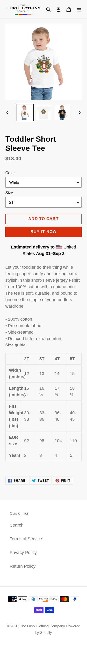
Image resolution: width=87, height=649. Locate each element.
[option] (24, 112)
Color (10, 173)
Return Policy (23, 566)
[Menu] (79, 9)
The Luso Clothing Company (42, 626)
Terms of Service (26, 538)
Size (9, 193)
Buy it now (43, 232)
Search (16, 525)
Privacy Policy (23, 552)
